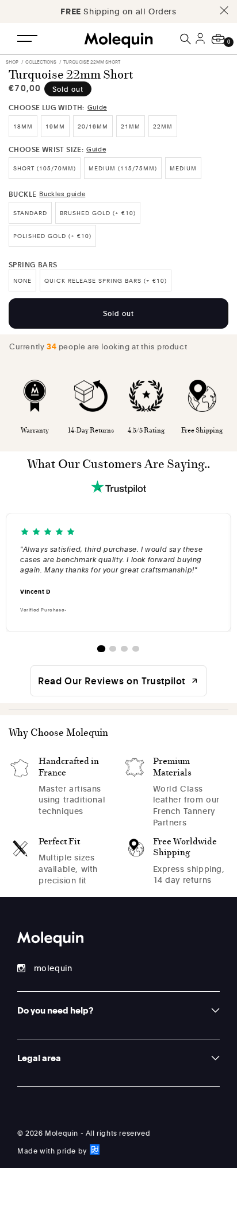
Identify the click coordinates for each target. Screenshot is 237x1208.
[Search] (186, 39)
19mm (55, 126)
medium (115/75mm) (123, 168)
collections (40, 62)
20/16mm (93, 126)
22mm (163, 126)
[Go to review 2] (112, 649)
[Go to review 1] (101, 648)
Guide (97, 107)
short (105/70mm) (44, 168)
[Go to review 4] (135, 649)
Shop (12, 62)
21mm (130, 126)
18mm (23, 126)
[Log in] (202, 45)
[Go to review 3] (124, 649)
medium (183, 168)
